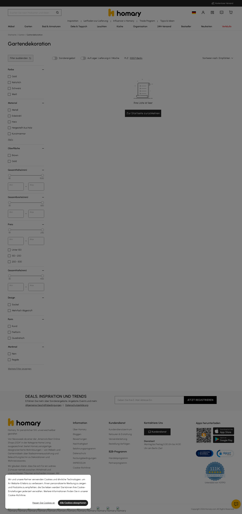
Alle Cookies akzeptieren (73, 502)
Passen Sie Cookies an (43, 502)
